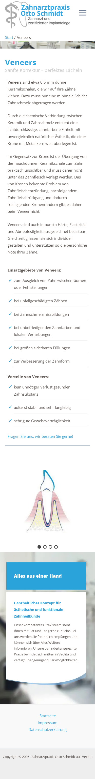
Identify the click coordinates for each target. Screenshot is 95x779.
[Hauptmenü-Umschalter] (82, 13)
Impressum (48, 722)
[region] (47, 501)
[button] (39, 547)
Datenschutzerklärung (47, 729)
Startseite (48, 715)
